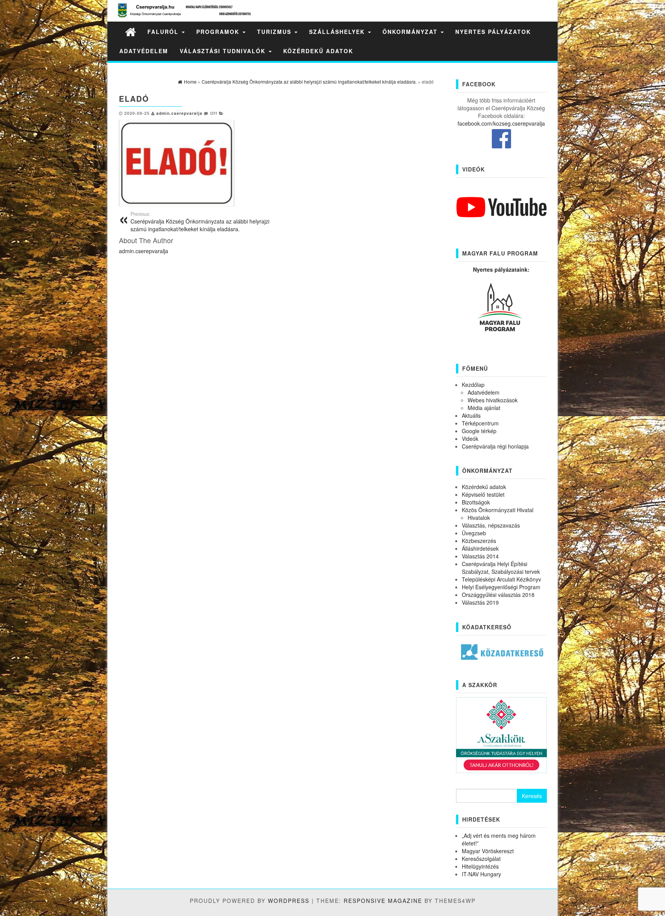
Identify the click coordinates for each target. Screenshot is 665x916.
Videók (470, 438)
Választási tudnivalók (224, 51)
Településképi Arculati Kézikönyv (501, 579)
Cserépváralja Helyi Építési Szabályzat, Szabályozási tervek (501, 567)
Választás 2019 (480, 602)
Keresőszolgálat (481, 858)
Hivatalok (479, 517)
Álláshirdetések (480, 548)
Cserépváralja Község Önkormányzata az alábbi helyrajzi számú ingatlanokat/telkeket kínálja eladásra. (199, 221)
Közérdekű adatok (318, 51)
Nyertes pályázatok (493, 31)
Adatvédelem (143, 51)
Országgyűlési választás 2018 (498, 594)
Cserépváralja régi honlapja (495, 446)
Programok (219, 31)
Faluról (164, 31)
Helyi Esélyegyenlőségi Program (501, 587)
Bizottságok (476, 502)
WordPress (288, 900)
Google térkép (479, 431)
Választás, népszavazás (491, 525)
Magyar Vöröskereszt (488, 851)
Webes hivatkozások (493, 400)
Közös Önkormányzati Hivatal (497, 510)
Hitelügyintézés (480, 866)
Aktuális (471, 415)
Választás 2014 (480, 556)
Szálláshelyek (338, 31)
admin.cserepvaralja (179, 113)
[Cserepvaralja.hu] (130, 31)
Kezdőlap (473, 384)
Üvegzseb (474, 533)
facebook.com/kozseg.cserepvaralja (501, 123)
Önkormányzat (411, 31)
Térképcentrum (480, 423)
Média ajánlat (484, 408)
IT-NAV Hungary (481, 874)
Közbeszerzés (479, 541)
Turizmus (275, 31)
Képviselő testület (483, 494)
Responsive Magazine (383, 900)
